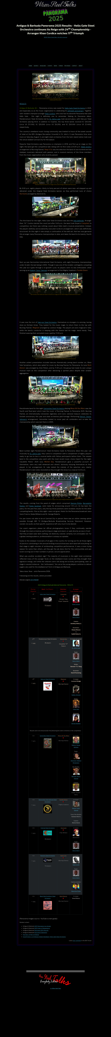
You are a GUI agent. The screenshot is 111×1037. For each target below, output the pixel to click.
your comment (77, 940)
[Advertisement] (55, 50)
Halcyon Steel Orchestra (47, 322)
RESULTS (23, 104)
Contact (74, 65)
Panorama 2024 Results (41, 930)
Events (50, 65)
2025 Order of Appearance (42, 928)
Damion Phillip (76, 503)
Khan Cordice (50, 113)
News (55, 65)
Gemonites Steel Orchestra (54, 408)
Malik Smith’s (86, 147)
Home (30, 65)
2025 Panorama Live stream (42, 926)
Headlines (43, 65)
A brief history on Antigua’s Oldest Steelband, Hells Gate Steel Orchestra (44, 936)
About (80, 65)
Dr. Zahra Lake (55, 119)
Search (36, 65)
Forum (61, 65)
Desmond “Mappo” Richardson (76, 761)
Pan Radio (67, 65)
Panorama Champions (40, 932)
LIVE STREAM (34, 580)
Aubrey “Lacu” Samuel (38, 270)
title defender (78, 220)
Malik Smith (76, 864)
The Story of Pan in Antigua (31, 934)
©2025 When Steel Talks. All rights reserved (55, 37)
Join (55, 988)
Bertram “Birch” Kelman (76, 777)
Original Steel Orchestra (48, 828)
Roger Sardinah (35, 506)
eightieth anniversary (76, 111)
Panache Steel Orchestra (47, 855)
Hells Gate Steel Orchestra (75, 108)
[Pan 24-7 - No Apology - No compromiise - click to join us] (55, 985)
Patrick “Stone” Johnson (76, 746)
